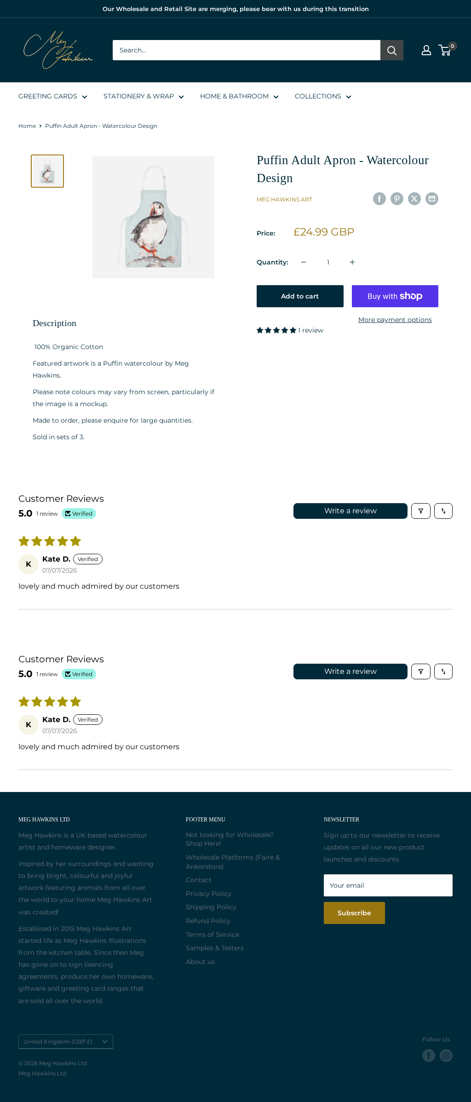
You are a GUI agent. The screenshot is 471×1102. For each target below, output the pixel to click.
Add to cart (300, 296)
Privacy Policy (208, 894)
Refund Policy (208, 921)
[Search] (391, 50)
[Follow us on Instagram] (446, 1055)
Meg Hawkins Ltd (42, 1073)
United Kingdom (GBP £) (57, 1041)
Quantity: (272, 262)
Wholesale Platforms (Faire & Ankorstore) (233, 862)
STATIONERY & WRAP (138, 96)
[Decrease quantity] (303, 262)
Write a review (350, 510)
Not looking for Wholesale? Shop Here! (230, 839)
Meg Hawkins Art (284, 199)
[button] (277, 330)
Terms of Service (212, 934)
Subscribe (354, 913)
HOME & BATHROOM (234, 96)
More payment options (395, 320)
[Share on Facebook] (379, 198)
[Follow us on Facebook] (428, 1055)
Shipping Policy (211, 907)
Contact (199, 880)
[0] (445, 50)
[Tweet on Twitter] (414, 198)
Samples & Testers (215, 948)
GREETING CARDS (47, 96)
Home (27, 125)
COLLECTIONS (318, 96)
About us (200, 962)
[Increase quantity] (352, 262)
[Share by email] (431, 198)
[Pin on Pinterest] (397, 198)
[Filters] (421, 511)
